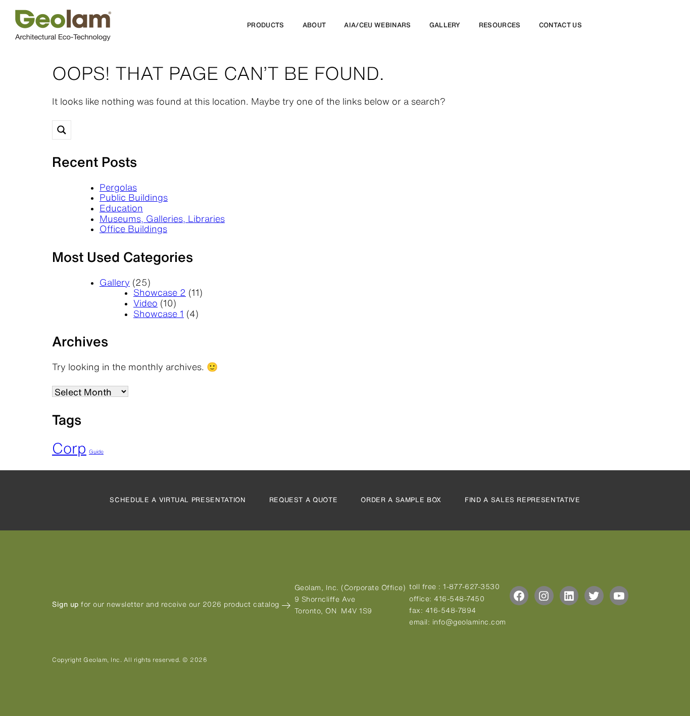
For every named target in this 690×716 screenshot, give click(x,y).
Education (121, 207)
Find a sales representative (522, 500)
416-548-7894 (450, 610)
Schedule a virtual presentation (177, 500)
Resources (500, 25)
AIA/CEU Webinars (377, 25)
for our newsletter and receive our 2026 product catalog (166, 604)
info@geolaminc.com (469, 621)
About (314, 25)
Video (145, 302)
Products (265, 25)
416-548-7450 (459, 598)
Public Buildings (134, 197)
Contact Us (560, 25)
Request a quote (303, 500)
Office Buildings (133, 228)
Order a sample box (401, 500)
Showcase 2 (159, 292)
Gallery (445, 25)
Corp (69, 448)
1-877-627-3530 (471, 586)
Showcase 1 (158, 313)
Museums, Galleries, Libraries (162, 218)
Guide (96, 451)
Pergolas (118, 187)
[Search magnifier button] (62, 130)
